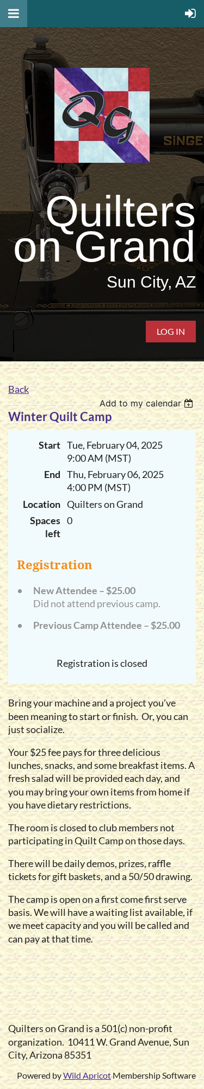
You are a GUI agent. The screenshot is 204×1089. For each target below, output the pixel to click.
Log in (171, 331)
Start (49, 445)
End (52, 474)
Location (41, 504)
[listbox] (148, 403)
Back (18, 389)
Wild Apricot (87, 1075)
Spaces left (45, 527)
